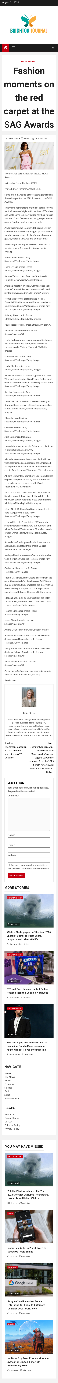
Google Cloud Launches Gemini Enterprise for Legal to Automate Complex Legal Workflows (26, 1305)
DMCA (8, 1121)
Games (11, 1324)
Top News (9, 1076)
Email (11, 844)
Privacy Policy (11, 1128)
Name (11, 834)
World (7, 1080)
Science (8, 1087)
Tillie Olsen (12, 138)
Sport (7, 1094)
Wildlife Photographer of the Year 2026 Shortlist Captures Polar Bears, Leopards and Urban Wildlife (29, 936)
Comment (13, 795)
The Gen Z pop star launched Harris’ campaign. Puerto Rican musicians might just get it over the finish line (27, 1046)
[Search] (53, 48)
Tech (6, 1091)
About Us (9, 1114)
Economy (9, 1084)
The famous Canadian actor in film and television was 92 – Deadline (15, 750)
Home (7, 1073)
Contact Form (11, 1117)
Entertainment (28, 61)
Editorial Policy (12, 1125)
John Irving (24, 944)
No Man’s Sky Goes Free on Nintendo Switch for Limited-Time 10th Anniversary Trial (28, 1362)
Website (12, 855)
